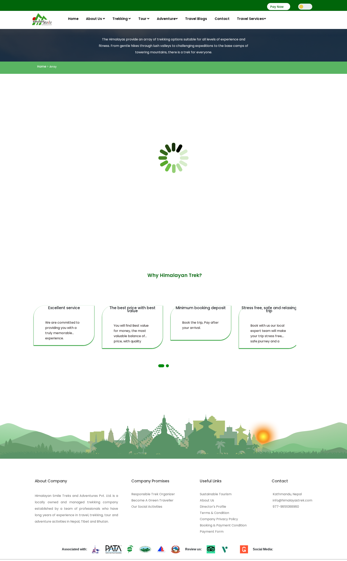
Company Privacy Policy (219, 519)
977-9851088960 (286, 506)
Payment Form (212, 531)
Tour (142, 18)
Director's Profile (213, 506)
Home (73, 18)
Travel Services (250, 18)
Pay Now (277, 7)
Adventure (166, 18)
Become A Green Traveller (152, 500)
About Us (94, 18)
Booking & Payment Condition (223, 525)
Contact (222, 18)
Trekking (120, 18)
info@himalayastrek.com (292, 500)
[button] (161, 365)
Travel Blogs (196, 18)
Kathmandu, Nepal (287, 494)
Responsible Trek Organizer (153, 494)
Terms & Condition (214, 513)
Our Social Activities (146, 506)
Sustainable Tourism (216, 494)
